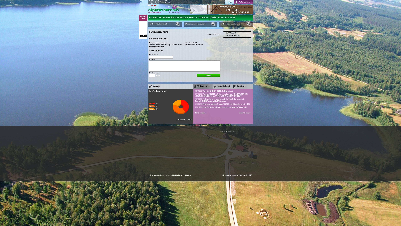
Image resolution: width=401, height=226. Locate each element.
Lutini (167, 175)
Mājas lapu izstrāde (177, 175)
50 (153, 109)
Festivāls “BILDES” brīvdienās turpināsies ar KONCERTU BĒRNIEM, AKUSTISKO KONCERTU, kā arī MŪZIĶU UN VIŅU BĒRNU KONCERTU (221, 95)
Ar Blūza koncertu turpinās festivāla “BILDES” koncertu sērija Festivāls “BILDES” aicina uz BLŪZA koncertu (220, 100)
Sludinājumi (231, 33)
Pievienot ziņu (200, 113)
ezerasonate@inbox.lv (196, 45)
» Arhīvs (189, 120)
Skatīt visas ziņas (245, 113)
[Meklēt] (178, 24)
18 (153, 103)
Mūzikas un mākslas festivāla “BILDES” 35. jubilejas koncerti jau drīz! (222, 104)
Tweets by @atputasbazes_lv (228, 132)
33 (153, 106)
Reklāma (188, 175)
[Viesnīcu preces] (221, 14)
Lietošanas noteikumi (157, 175)
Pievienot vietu (143, 17)
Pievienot (208, 75)
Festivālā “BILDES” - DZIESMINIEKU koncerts (214, 91)
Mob (230, 2)
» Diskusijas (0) (181, 120)
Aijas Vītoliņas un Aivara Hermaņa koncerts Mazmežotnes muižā (221, 107)
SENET (250, 175)
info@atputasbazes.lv (154, 12)
